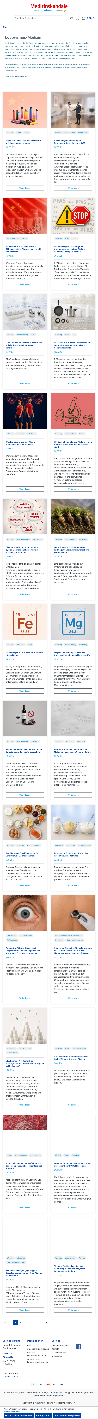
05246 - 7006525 (8, 1355)
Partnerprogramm (60, 1345)
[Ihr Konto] (77, 18)
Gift (74, 335)
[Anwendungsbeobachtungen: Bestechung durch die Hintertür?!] (73, 110)
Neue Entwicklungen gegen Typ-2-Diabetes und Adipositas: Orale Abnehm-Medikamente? (24, 1273)
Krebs (19, 132)
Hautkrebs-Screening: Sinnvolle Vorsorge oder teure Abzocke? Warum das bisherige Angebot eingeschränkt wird (73, 950)
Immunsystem (70, 1258)
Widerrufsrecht (59, 1352)
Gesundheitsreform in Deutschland (68, 936)
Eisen (30, 645)
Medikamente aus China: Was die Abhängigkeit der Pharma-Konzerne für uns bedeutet (24, 249)
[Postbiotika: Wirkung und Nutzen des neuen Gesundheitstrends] (73, 822)
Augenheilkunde (25, 936)
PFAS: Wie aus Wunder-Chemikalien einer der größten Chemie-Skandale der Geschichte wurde (73, 345)
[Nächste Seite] (40, 1322)
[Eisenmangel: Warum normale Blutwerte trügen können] (25, 622)
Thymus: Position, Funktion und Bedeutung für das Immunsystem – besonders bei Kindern (70, 1268)
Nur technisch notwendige (18, 1415)
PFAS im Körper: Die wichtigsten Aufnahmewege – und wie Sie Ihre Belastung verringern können (69, 249)
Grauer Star (11, 936)
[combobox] (35, 18)
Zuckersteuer (12, 1053)
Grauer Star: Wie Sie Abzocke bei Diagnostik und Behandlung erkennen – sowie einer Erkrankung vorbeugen (23, 950)
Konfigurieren (43, 1415)
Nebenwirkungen (23, 539)
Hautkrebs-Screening (75, 940)
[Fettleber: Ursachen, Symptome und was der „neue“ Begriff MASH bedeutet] (73, 1132)
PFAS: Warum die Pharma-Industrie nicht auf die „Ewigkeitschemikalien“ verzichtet (24, 345)
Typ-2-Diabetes (25, 1048)
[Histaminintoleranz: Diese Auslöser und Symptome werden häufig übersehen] (25, 718)
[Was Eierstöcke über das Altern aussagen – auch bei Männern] (25, 411)
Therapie (59, 741)
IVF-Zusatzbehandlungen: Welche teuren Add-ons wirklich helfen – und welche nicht (73, 444)
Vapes (26, 132)
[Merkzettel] (71, 18)
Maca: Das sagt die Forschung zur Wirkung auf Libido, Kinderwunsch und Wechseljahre (71, 549)
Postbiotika (70, 845)
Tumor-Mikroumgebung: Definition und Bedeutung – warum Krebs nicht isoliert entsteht (24, 1165)
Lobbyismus (83, 132)
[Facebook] (78, 1341)
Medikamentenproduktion (65, 132)
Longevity (20, 434)
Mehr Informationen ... (13, 1411)
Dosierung (83, 539)
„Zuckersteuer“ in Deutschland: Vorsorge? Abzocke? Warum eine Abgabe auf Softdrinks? (25, 1063)
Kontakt (55, 1349)
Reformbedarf (12, 940)
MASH (66, 1155)
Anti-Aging (31, 434)
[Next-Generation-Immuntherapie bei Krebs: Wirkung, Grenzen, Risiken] (73, 1026)
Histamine (35, 741)
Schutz (74, 238)
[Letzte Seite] (45, 1322)
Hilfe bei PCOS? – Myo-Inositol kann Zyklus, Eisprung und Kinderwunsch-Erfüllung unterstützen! (22, 549)
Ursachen (81, 741)
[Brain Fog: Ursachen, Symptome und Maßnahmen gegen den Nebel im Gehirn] (73, 718)
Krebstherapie (35, 1155)
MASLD (58, 1155)
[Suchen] (60, 18)
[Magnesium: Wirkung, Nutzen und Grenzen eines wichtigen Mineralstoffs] (73, 622)
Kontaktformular (10, 1376)
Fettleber (75, 1155)
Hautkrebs (59, 940)
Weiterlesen (24, 188)
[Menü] (6, 17)
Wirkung (10, 132)
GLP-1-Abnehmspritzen (16, 1262)
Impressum (57, 1356)
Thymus (82, 1258)
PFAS (67, 238)
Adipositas (11, 1048)
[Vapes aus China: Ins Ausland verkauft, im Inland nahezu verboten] (25, 110)
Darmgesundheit (33, 845)
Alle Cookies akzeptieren (67, 1415)
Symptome (70, 741)
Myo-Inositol (37, 539)
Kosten (81, 434)
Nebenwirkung (22, 335)
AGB (29, 1345)
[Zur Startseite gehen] (49, 7)
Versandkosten (56, 1392)
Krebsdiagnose (21, 1155)
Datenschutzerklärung (38, 1349)
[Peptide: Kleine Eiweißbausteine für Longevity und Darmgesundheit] (25, 822)
